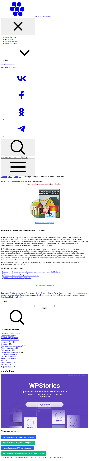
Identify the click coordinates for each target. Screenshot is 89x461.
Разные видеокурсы (8, 358)
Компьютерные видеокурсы (11, 346)
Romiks (50, 293)
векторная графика (71, 295)
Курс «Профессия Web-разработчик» (17, 448)
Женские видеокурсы (9, 338)
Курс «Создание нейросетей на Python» (18, 443)
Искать (24, 157)
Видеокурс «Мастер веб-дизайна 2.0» (16, 274)
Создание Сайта (7, 342)
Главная (4, 177)
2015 (10, 177)
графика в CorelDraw (16, 295)
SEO (2, 360)
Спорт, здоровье (7, 336)
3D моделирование (8, 354)
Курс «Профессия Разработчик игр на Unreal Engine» (23, 453)
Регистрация (9, 64)
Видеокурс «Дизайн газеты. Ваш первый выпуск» (20, 276)
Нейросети (5, 364)
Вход (3, 64)
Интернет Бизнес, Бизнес (10, 334)
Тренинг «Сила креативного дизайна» (16, 278)
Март (16, 177)
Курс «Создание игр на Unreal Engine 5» (18, 437)
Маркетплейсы (6, 367)
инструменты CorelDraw (54, 295)
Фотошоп (4, 344)
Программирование (8, 356)
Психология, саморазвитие (11, 352)
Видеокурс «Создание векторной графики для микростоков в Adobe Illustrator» (31, 272)
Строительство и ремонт (10, 340)
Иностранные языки (8, 362)
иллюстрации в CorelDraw (34, 295)
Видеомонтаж (6, 350)
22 (20, 177)
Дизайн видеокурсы (17, 293)
